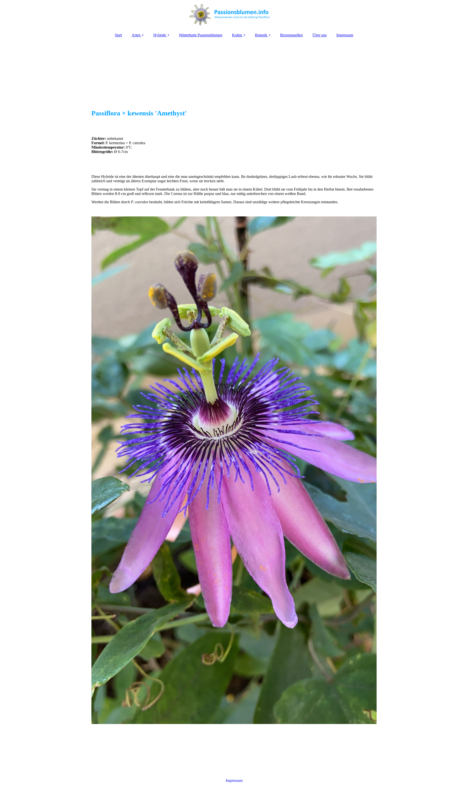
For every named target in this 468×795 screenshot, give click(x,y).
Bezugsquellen (291, 35)
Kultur (237, 35)
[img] (234, 14)
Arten (136, 35)
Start (118, 35)
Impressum (344, 35)
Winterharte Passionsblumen (200, 35)
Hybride (159, 35)
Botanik (261, 35)
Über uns (319, 35)
